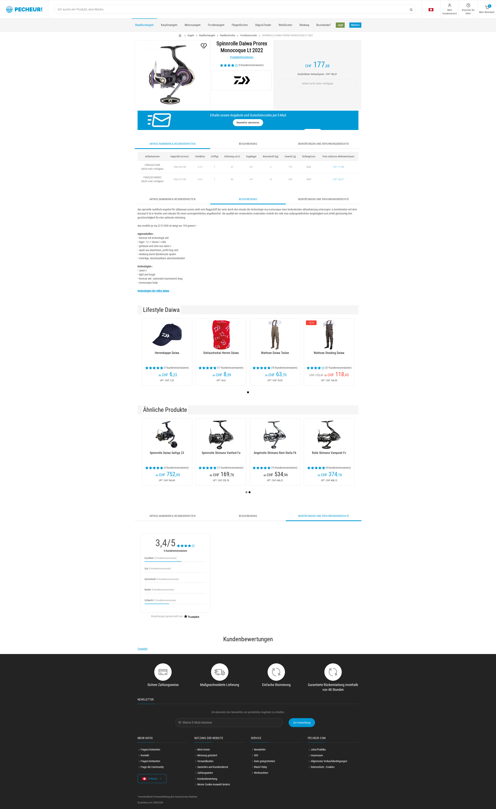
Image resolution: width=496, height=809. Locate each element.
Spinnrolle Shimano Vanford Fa (221, 453)
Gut (158, 568)
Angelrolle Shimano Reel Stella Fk (275, 453)
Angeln (191, 35)
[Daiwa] (242, 80)
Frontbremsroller (248, 35)
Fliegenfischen (240, 25)
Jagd (340, 25)
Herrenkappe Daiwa (167, 353)
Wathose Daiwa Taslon (275, 353)
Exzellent (161, 558)
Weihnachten (261, 772)
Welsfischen (285, 25)
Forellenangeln (216, 25)
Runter (159, 589)
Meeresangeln (193, 25)
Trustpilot (142, 648)
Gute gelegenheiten (264, 761)
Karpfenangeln (169, 25)
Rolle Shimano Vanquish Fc (329, 453)
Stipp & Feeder (263, 25)
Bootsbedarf (323, 25)
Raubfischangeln (144, 25)
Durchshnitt (162, 579)
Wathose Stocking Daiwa (329, 353)
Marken (355, 25)
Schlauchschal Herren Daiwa (221, 353)
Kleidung (304, 25)
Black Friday (260, 767)
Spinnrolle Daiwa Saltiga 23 (167, 453)
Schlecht (160, 600)
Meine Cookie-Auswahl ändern (213, 784)
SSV (256, 755)
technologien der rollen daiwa (153, 290)
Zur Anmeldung (302, 722)
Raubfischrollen (227, 35)
